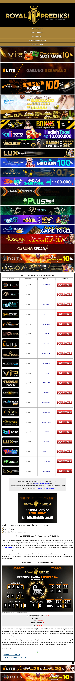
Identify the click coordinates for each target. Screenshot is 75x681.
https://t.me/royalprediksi (45, 488)
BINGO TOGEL (46, 451)
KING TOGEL (46, 471)
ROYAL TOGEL (46, 353)
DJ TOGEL (46, 294)
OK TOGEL (46, 314)
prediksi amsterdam (20, 532)
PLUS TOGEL (46, 461)
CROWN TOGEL (46, 412)
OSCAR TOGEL (46, 422)
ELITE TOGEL (46, 343)
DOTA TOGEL (46, 285)
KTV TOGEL (46, 304)
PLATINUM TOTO (46, 363)
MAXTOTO (46, 393)
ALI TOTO (46, 432)
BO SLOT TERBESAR (12, 655)
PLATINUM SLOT (46, 402)
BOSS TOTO (46, 383)
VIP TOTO (46, 373)
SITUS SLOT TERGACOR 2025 (15, 657)
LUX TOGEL (46, 442)
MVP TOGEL (46, 334)
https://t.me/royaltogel (41, 483)
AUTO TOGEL (46, 324)
